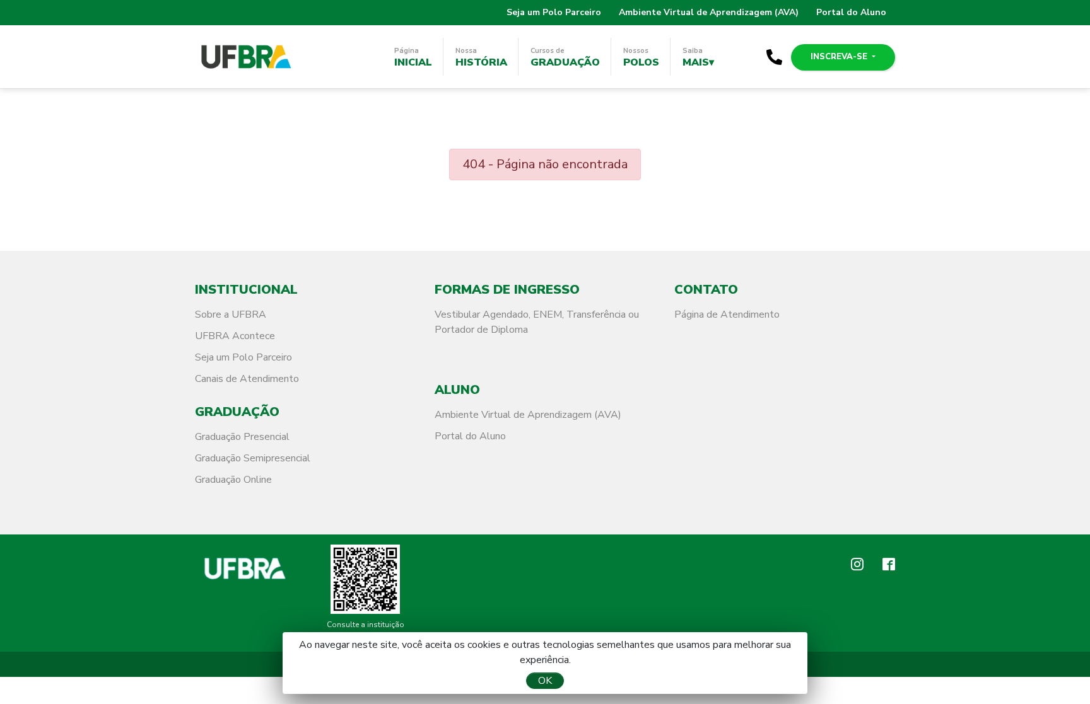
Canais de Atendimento (247, 379)
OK (545, 681)
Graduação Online (233, 480)
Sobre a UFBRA (230, 314)
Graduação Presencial (242, 437)
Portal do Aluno (851, 12)
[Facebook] (888, 565)
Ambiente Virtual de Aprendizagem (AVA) (709, 12)
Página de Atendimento (727, 314)
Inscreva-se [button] (840, 56)
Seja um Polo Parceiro (554, 12)
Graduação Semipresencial (252, 458)
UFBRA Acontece (235, 336)
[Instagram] (857, 565)
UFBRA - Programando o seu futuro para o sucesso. (245, 56)
